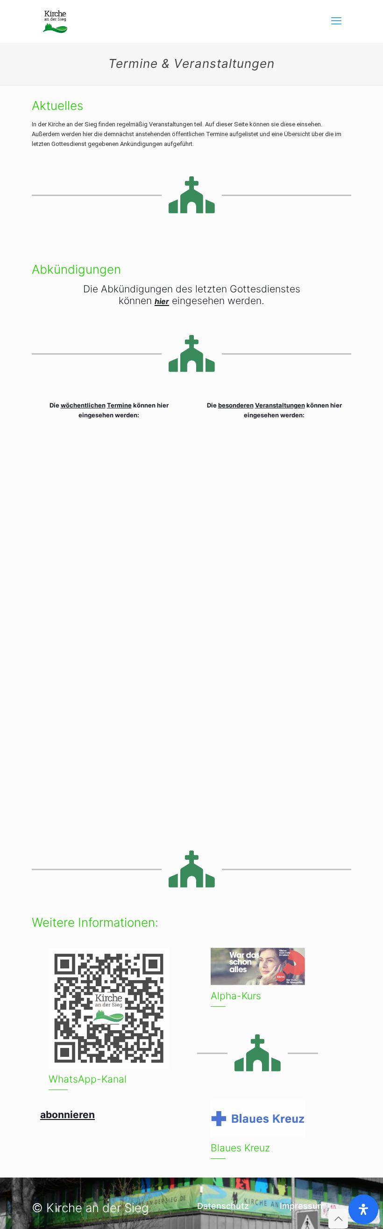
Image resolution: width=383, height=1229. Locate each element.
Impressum (302, 1206)
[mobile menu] (336, 21)
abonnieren (67, 1114)
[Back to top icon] (338, 1219)
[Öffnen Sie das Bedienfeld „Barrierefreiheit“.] (363, 1209)
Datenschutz (223, 1206)
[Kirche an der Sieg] (55, 21)
